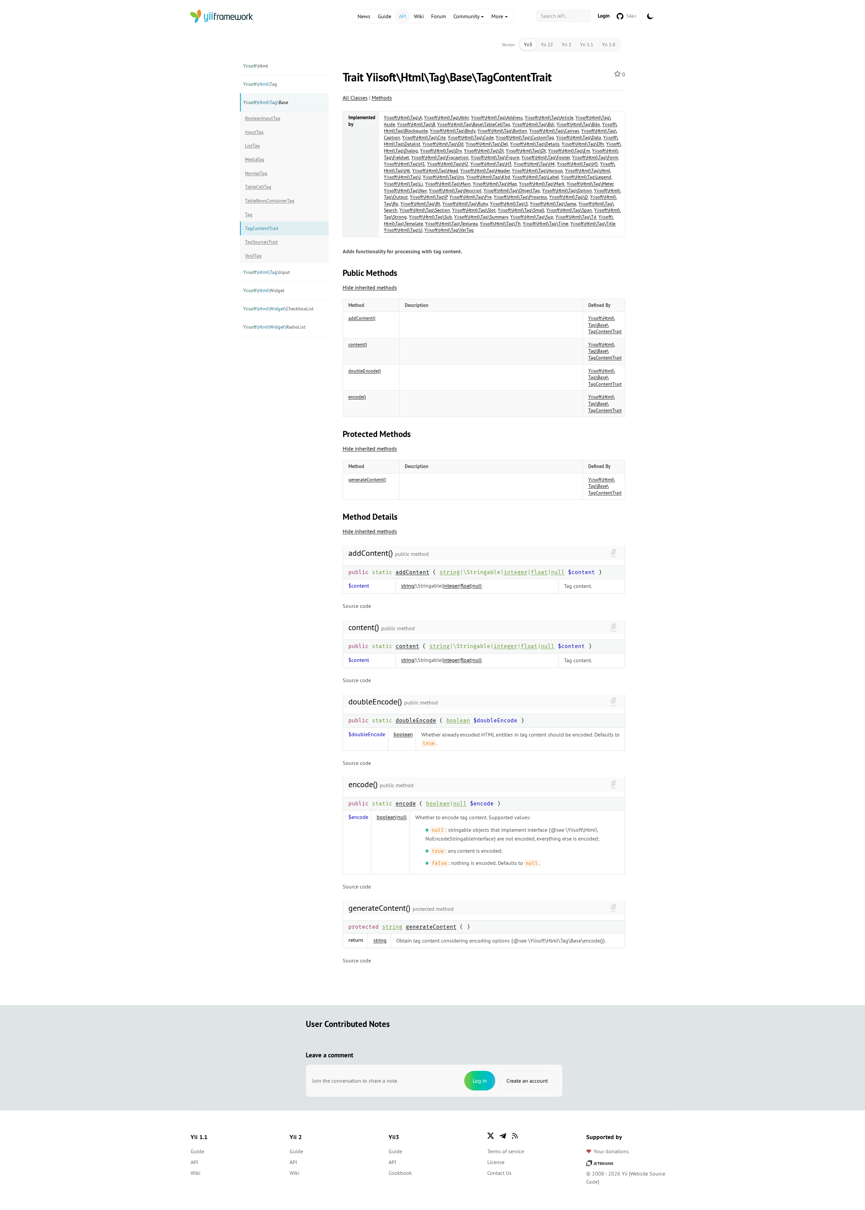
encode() (357, 397)
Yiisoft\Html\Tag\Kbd (488, 177)
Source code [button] (357, 605)
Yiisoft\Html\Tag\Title (592, 224)
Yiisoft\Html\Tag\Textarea (451, 224)
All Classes (355, 97)
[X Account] (490, 1135)
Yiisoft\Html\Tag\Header (485, 171)
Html (255, 66)
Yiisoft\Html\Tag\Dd (443, 144)
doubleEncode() (364, 371)
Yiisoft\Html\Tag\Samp (553, 204)
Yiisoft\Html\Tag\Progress (520, 197)
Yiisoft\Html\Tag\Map (495, 184)
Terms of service (505, 1151)
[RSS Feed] (515, 1135)
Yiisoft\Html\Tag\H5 (577, 164)
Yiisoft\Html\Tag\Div (441, 151)
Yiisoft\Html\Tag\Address (497, 117)
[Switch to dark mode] (650, 16)
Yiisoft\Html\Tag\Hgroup (537, 171)
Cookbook (400, 1172)
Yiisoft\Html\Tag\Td (575, 217)
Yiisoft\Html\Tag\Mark (542, 184)
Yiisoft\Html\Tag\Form (595, 157)
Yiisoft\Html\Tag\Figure (495, 157)
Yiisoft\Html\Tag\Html (587, 171)
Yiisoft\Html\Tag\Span (569, 210)
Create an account (527, 1080)
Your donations (611, 1151)
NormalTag (256, 173)
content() (357, 344)
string (450, 572)
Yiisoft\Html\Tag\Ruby (465, 204)
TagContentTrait (261, 228)
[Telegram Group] (502, 1135)
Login (604, 15)
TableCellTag (258, 187)
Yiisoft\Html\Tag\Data (578, 137)
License (495, 1162)
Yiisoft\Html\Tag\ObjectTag (512, 190)
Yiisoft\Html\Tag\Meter (590, 184)
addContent (412, 572)
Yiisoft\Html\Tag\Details (535, 144)
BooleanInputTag (262, 118)
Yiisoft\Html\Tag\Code (471, 137)
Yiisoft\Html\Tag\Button (502, 131)
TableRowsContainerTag (269, 201)
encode (406, 803)
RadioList (274, 327)
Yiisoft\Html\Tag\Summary (481, 217)
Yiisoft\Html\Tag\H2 (447, 164)
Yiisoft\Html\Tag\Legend (586, 177)
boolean (458, 720)
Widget (264, 290)
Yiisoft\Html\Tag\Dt (526, 151)
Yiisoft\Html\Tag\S (509, 204)
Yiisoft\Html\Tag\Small (521, 210)
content (407, 646)
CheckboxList (278, 309)
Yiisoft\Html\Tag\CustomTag (525, 137)
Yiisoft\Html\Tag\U (403, 230)
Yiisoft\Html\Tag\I (402, 177)
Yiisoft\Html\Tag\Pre (470, 197)
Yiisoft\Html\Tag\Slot (474, 210)
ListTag (252, 146)
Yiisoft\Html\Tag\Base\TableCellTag (473, 124)
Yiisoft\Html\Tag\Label (535, 177)
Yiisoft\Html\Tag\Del (487, 144)
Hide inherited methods (370, 287)
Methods (382, 97)
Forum (438, 16)
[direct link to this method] (614, 552)
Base (265, 102)
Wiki (419, 16)
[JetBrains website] (599, 1162)
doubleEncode (416, 720)
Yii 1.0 (608, 45)
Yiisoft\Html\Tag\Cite (424, 137)
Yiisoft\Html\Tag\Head (435, 171)
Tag (260, 84)
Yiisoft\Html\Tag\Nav (405, 190)
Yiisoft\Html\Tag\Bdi (533, 124)
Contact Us (499, 1172)
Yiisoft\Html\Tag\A (403, 117)
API (402, 16)
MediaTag (254, 159)
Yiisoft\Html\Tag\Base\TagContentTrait (605, 324)
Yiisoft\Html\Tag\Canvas (554, 131)
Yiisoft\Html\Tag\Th (500, 224)
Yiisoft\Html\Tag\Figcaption (440, 157)
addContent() (361, 318)
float (539, 572)
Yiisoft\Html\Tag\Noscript (455, 190)
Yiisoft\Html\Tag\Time (545, 224)
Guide (384, 16)
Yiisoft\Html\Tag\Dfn (583, 144)
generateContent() (367, 480)
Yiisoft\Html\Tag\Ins (443, 177)
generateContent (431, 927)
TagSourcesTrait (261, 242)
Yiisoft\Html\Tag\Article (549, 117)
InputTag (254, 132)
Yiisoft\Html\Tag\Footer (545, 157)
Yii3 (528, 45)
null (558, 572)
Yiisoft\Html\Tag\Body (452, 131)
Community (466, 16)
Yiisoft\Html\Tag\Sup (531, 217)
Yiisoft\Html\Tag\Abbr (446, 117)
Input (266, 272)
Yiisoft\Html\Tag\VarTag (449, 230)
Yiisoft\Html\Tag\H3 (491, 164)
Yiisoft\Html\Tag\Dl (484, 151)
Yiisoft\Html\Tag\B (416, 124)
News (363, 16)
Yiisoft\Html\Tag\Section (424, 210)
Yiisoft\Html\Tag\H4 (534, 164)
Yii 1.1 (586, 45)
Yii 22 (547, 45)
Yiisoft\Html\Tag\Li (403, 184)
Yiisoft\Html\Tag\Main (448, 184)
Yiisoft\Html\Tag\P (428, 197)
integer (515, 572)
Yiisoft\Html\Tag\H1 (404, 164)
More (497, 16)
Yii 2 (566, 45)
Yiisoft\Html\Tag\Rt (420, 204)
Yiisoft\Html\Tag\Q (568, 197)
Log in (480, 1080)
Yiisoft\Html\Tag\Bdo (578, 124)
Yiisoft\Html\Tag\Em (569, 151)
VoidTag (253, 256)
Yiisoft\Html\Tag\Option (567, 190)
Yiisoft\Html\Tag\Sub (430, 217)
